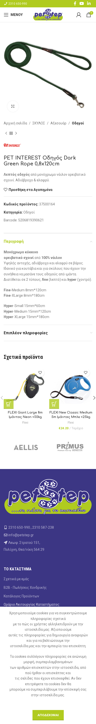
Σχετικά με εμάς (16, 579)
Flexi (25, 422)
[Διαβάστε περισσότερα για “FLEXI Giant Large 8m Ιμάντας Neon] (9, 404)
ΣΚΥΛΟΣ (38, 123)
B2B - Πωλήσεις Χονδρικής (25, 588)
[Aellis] (26, 447)
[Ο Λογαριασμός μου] (79, 15)
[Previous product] (6, 133)
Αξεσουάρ (58, 123)
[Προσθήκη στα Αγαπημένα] (40, 372)
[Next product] (16, 133)
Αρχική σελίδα (15, 123)
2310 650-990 (17, 3)
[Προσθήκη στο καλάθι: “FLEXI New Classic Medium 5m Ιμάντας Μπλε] (54, 404)
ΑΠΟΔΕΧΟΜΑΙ (48, 715)
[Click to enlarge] (12, 106)
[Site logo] (48, 14)
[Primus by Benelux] (70, 447)
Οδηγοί (78, 123)
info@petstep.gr (21, 535)
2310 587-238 (43, 527)
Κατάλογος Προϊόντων (21, 596)
